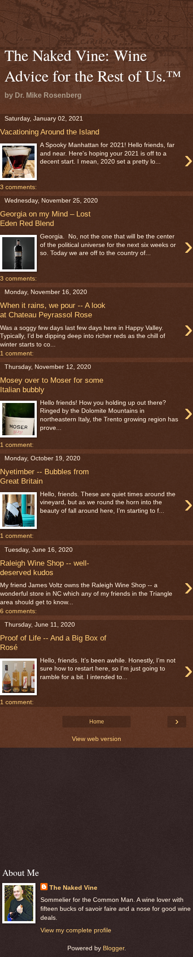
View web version (96, 738)
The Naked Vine (73, 887)
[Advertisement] (96, 24)
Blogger (113, 948)
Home (96, 722)
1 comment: (17, 353)
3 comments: (18, 187)
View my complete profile (75, 930)
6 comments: (18, 611)
